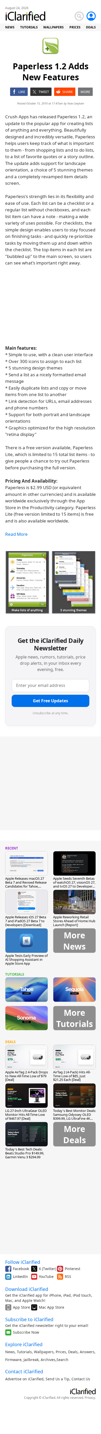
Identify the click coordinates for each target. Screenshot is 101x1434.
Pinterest (72, 1268)
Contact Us (80, 1378)
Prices (61, 1351)
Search (62, 1359)
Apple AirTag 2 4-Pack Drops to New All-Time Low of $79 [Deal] (26, 1076)
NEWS (10, 27)
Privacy (90, 1397)
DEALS (91, 27)
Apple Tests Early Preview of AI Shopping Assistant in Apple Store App (26, 959)
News (10, 1351)
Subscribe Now (26, 1332)
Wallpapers (44, 1351)
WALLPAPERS (53, 27)
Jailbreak (31, 1359)
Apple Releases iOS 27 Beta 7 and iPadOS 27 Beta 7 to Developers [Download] (25, 921)
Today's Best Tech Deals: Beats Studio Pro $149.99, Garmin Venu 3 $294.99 (24, 1153)
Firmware (13, 1359)
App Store (21, 1307)
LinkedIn (20, 1276)
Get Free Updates (50, 701)
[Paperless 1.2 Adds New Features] (50, 582)
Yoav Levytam (75, 103)
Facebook (21, 1268)
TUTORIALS (29, 27)
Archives (48, 1359)
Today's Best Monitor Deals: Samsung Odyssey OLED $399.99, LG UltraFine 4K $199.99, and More (74, 1116)
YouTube (46, 1276)
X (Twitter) (47, 1268)
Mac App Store (51, 1307)
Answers (87, 1351)
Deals (73, 1351)
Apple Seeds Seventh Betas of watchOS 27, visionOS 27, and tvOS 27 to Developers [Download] (74, 884)
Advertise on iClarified (24, 1378)
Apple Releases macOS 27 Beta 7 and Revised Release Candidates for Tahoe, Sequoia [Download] (26, 884)
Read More (16, 534)
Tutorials (24, 1351)
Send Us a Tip (57, 1378)
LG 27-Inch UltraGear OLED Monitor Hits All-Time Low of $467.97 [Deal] (26, 1114)
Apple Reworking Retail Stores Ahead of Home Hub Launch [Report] (74, 921)
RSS (68, 1276)
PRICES (75, 27)
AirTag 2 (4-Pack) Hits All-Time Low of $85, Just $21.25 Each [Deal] (72, 1076)
